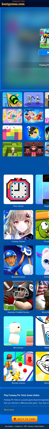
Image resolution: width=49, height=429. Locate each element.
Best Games (39, 426)
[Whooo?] (33, 126)
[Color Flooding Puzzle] (12, 126)
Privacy (30, 426)
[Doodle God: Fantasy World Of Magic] (33, 110)
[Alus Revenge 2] (33, 143)
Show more (9, 410)
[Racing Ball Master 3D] (12, 93)
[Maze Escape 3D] (12, 143)
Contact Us (18, 426)
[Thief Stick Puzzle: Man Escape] (33, 93)
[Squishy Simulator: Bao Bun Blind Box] (12, 110)
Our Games (9, 426)
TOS (25, 426)
